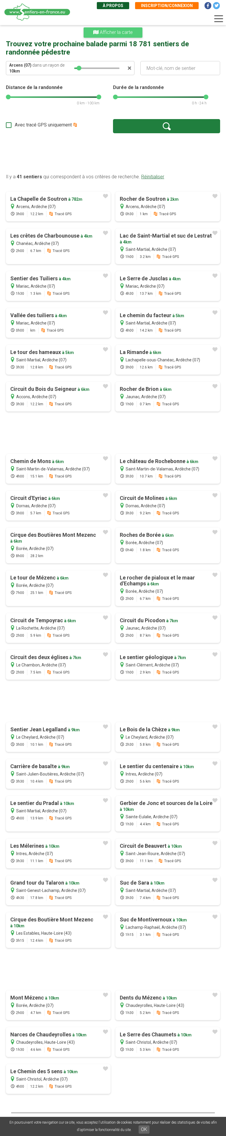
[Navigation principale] (218, 18)
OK (144, 1129)
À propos (113, 5)
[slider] (79, 68)
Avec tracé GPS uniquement (43, 125)
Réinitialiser (152, 177)
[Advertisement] (113, 153)
